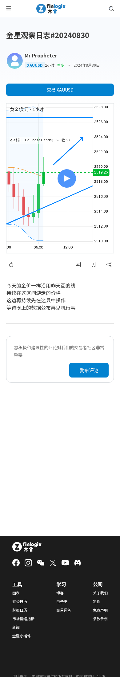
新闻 (16, 627)
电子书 (61, 601)
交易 (60, 90)
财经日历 (19, 601)
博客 (60, 592)
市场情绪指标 (23, 618)
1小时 (49, 65)
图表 (16, 592)
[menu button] (8, 8)
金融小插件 (21, 635)
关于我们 (100, 592)
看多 (60, 65)
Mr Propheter (41, 55)
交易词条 (63, 610)
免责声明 (100, 610)
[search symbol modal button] (111, 8)
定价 (96, 601)
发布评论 (89, 370)
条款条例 (100, 618)
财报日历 (19, 610)
